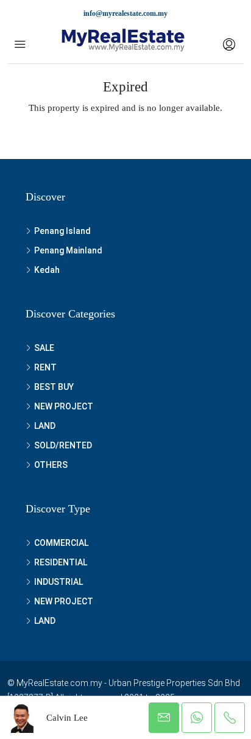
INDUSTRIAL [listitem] (58, 582)
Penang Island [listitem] (62, 231)
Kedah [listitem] (47, 270)
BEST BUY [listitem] (54, 387)
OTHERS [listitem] (51, 465)
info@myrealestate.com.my (125, 13)
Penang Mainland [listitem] (68, 250)
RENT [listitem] (45, 367)
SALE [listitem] (44, 348)
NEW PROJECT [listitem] (63, 406)
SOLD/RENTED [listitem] (63, 445)
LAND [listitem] (44, 426)
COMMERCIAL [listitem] (61, 543)
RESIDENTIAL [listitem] (60, 562)
